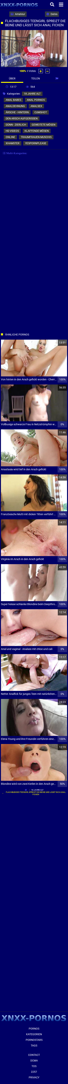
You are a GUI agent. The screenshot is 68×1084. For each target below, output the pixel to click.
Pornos (34, 1028)
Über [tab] (12, 78)
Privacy (34, 1077)
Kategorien (34, 1034)
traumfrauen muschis (36, 137)
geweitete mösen (43, 124)
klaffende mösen (37, 130)
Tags (34, 1045)
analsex (36, 106)
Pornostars (34, 1039)
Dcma (34, 1060)
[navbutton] (61, 4)
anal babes (13, 99)
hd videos (12, 130)
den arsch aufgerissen (22, 118)
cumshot (40, 112)
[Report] (57, 78)
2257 (34, 1071)
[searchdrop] (52, 4)
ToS (34, 1066)
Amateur (19, 14)
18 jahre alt (32, 93)
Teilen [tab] (35, 78)
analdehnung (15, 106)
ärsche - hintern (17, 112)
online (10, 137)
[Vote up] (41, 71)
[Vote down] (47, 71)
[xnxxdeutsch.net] (19, 4)
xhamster (12, 143)
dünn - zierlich (16, 124)
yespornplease (35, 143)
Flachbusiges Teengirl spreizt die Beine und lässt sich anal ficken (36, 793)
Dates (53, 14)
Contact (34, 1054)
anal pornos (36, 99)
